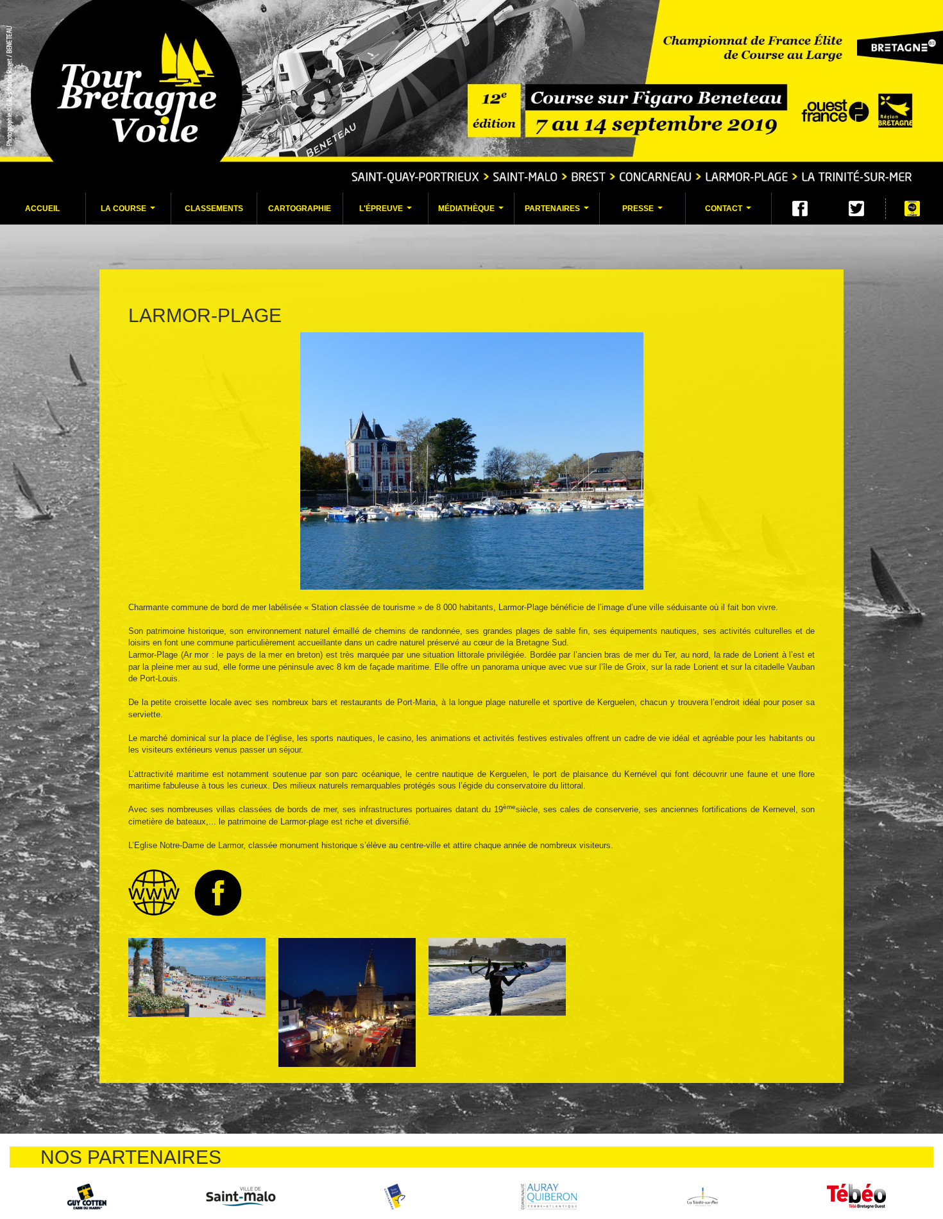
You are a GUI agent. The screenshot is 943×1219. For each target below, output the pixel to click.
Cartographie (299, 208)
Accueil (42, 208)
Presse (644, 212)
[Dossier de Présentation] (912, 208)
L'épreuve (387, 212)
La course (129, 212)
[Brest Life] (86, 1196)
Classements (214, 208)
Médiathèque (472, 212)
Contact (729, 212)
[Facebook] (800, 208)
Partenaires (558, 212)
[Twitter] (856, 208)
